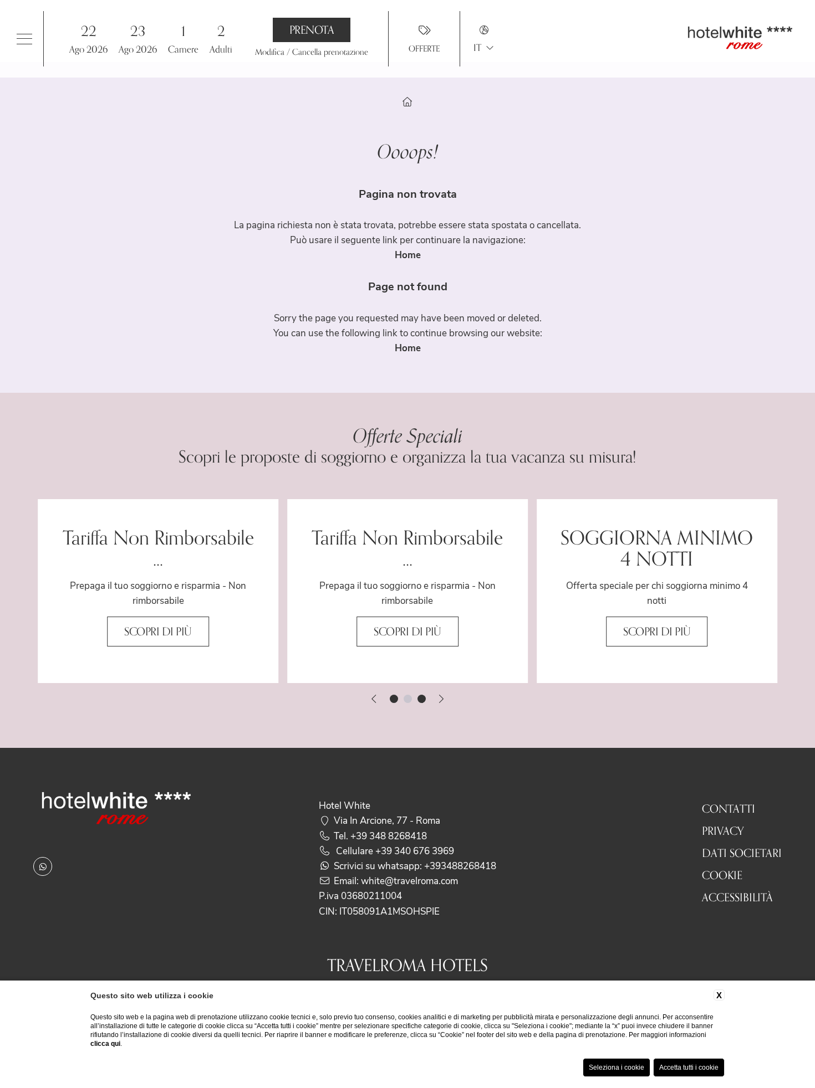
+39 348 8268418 (388, 835)
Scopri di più (158, 631)
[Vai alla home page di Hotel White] (740, 39)
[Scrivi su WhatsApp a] (42, 866)
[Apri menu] (24, 38)
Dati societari (742, 853)
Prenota (311, 30)
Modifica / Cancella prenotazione (311, 52)
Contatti (728, 808)
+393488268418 (460, 865)
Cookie (722, 875)
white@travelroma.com (409, 880)
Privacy (723, 831)
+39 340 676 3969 (414, 850)
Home (408, 254)
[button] (113, 38)
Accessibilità (737, 897)
